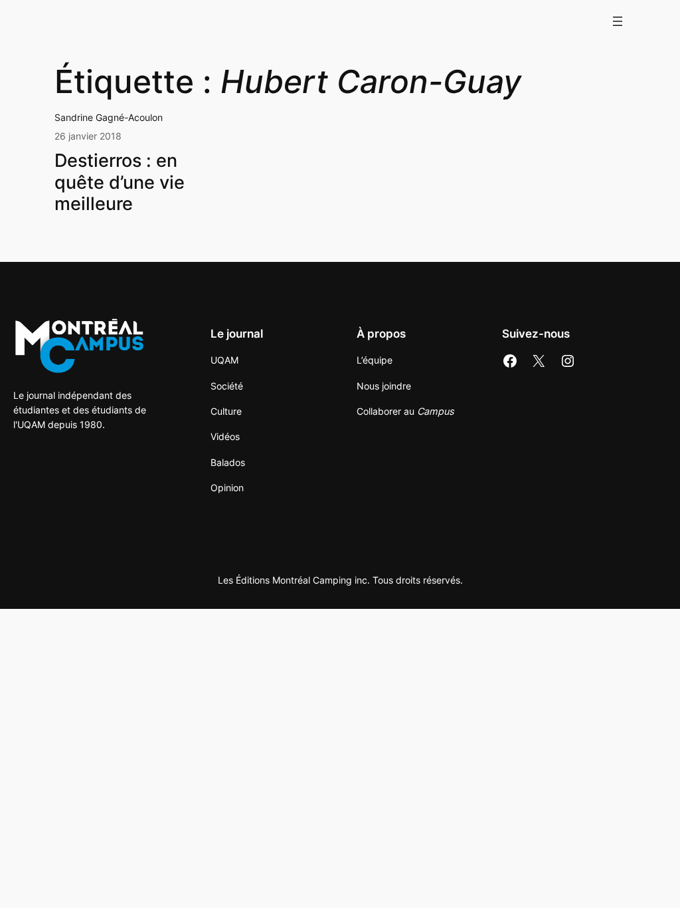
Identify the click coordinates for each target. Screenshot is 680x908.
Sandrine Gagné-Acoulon (108, 117)
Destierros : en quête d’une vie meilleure (119, 182)
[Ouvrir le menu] (618, 21)
